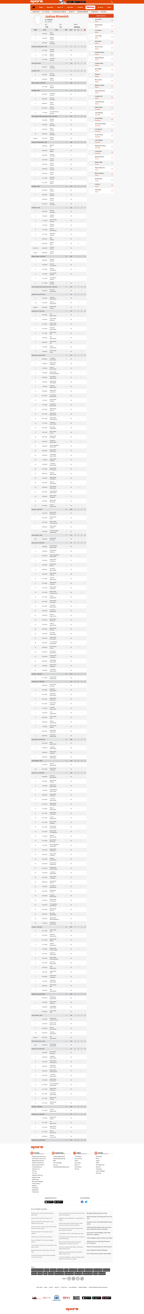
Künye (97, 1158)
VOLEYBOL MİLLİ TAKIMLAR (59, 11)
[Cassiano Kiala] (91, 64)
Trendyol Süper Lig (37, 1167)
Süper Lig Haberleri (98, 1270)
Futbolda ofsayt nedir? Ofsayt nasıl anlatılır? (41, 1236)
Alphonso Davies (99, 86)
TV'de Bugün (78, 1156)
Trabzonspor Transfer (87, 1273)
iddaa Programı (106, 1270)
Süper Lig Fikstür (89, 1270)
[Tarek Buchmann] (91, 53)
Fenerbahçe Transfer (69, 1273)
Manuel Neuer (98, 25)
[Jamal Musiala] (91, 113)
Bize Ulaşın (99, 1156)
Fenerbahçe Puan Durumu (39, 1158)
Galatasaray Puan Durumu (39, 1156)
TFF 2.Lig (34, 1171)
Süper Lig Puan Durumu (38, 1165)
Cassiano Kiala (99, 64)
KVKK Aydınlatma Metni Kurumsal (98, 1287)
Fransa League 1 (36, 1183)
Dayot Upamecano (100, 91)
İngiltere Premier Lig (37, 1175)
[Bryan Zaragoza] (91, 174)
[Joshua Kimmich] (91, 102)
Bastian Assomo (99, 157)
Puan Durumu (78, 1158)
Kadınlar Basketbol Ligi (59, 1158)
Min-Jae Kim (98, 80)
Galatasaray (35, 1189)
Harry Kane (98, 190)
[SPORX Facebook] (69, 1278)
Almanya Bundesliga (37, 1181)
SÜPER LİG (71, 11)
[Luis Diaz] (91, 185)
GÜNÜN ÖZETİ (36, 11)
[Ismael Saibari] (91, 119)
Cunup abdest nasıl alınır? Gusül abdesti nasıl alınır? (71, 1233)
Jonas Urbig (98, 36)
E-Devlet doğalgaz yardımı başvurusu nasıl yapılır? (100, 1238)
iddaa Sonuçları (102, 1273)
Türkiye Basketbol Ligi (59, 1156)
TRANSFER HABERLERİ (82, 11)
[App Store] (86, 1297)
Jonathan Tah (98, 97)
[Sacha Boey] (91, 42)
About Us (98, 1167)
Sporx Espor (78, 1162)
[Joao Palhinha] (91, 141)
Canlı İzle (96, 1273)
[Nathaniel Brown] (91, 58)
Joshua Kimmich (99, 102)
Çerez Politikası (73, 1287)
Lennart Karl (98, 152)
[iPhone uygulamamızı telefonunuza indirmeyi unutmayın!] (76, 2)
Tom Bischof (98, 130)
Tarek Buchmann (99, 53)
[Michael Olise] (91, 179)
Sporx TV (60, 7)
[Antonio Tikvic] (91, 47)
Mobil (97, 1162)
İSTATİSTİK (103, 11)
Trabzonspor (35, 1192)
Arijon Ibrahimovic (100, 168)
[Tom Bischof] (91, 130)
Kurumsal (98, 1173)
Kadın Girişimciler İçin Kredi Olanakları (97, 1250)
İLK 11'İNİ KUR (45, 11)
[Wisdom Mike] (91, 163)
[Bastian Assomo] (91, 157)
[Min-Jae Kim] (91, 80)
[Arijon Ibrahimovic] (91, 168)
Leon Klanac (98, 31)
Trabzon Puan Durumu (38, 1162)
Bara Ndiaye (98, 69)
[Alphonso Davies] (91, 86)
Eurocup (55, 1165)
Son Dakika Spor (100, 1165)
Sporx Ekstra (78, 1167)
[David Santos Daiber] (91, 124)
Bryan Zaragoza (99, 174)
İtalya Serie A (35, 1179)
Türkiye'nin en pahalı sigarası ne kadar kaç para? (99, 1246)
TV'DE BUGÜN (94, 11)
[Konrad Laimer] (91, 135)
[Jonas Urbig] (91, 36)
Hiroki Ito (97, 75)
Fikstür (76, 1160)
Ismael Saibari (99, 119)
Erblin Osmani (98, 108)
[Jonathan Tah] (91, 97)
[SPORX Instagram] (73, 1278)
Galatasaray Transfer (59, 1273)
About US (57, 1287)
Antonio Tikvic (99, 47)
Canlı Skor (70, 7)
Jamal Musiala (99, 113)
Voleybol (80, 7)
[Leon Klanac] (91, 31)
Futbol (41, 7)
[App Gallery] (106, 1297)
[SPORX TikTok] (82, 1278)
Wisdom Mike (98, 163)
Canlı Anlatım (60, 1270)
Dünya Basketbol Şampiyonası (61, 1167)
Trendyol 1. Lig (36, 1169)
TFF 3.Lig (34, 1173)
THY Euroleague (57, 1162)
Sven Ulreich (98, 20)
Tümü (109, 7)
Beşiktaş (34, 1185)
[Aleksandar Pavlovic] (91, 146)
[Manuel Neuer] (91, 25)
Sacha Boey (98, 42)
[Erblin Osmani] (91, 108)
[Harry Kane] (91, 190)
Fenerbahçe (35, 1187)
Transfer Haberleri (73, 1270)
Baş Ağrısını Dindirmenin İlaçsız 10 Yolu (97, 1213)
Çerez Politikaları (100, 1171)
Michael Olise (98, 179)
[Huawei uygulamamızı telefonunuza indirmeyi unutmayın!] (83, 2)
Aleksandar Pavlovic (100, 146)
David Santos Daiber (100, 124)
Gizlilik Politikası (82, 1287)
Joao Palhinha (99, 141)
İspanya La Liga (36, 1177)
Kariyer (98, 1160)
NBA (54, 1160)
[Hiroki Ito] (91, 75)
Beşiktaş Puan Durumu (38, 1160)
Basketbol (50, 7)
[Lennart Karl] (91, 152)
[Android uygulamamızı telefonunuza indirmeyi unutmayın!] (70, 2)
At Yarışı (100, 7)
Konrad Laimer (99, 135)
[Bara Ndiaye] (91, 69)
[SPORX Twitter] (78, 1278)
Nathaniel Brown (99, 58)
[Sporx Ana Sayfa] (44, 1)
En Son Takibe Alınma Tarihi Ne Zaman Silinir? (99, 1253)
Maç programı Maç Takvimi (37, 1270)
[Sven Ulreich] (91, 20)
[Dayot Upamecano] (91, 91)
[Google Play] (96, 1297)
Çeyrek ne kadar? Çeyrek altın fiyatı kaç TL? (41, 1218)
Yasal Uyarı (99, 1169)
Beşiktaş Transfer (78, 1273)
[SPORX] (72, 1310)
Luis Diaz (97, 185)
